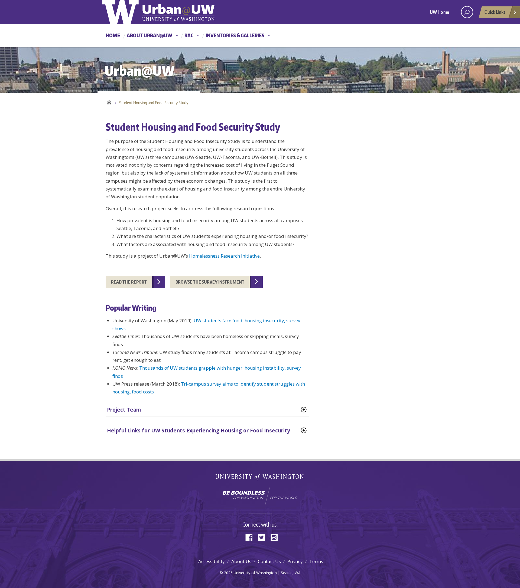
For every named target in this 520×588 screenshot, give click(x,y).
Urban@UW (158, 12)
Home (113, 35)
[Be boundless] (260, 496)
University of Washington (260, 478)
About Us (241, 561)
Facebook (251, 537)
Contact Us (269, 561)
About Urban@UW (149, 35)
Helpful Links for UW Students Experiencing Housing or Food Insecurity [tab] (198, 430)
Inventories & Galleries (235, 35)
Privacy (295, 561)
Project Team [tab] (124, 409)
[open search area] (467, 12)
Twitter (263, 537)
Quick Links (495, 12)
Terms (316, 561)
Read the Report (129, 282)
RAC (188, 35)
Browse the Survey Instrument (210, 282)
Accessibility (211, 561)
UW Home (439, 12)
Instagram (276, 537)
